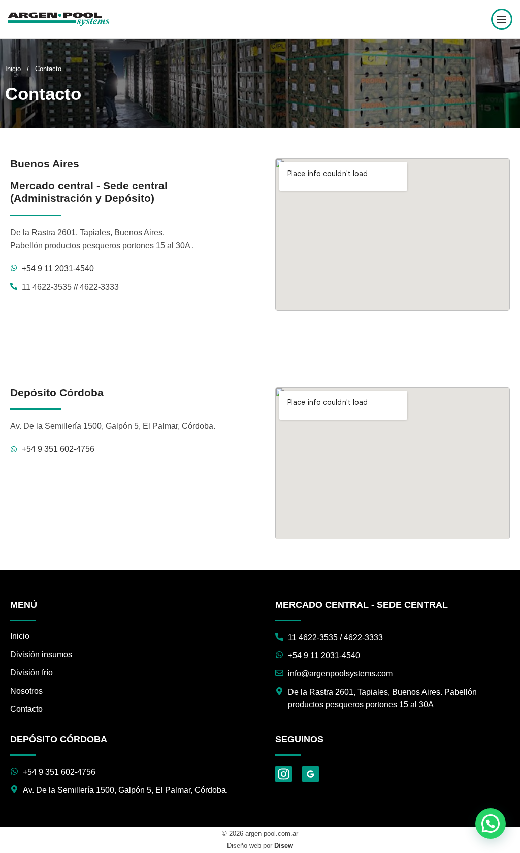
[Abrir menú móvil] (501, 19)
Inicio (14, 69)
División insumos (41, 654)
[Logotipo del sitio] (58, 18)
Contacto (26, 709)
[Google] (310, 774)
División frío (31, 672)
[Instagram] (283, 774)
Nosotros (26, 691)
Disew (283, 845)
